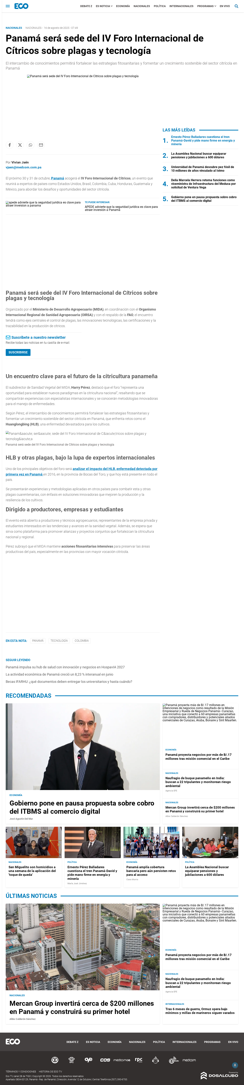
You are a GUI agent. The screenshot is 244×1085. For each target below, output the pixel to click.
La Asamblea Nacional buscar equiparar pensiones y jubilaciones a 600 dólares (198, 155)
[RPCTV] (71, 1063)
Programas (205, 6)
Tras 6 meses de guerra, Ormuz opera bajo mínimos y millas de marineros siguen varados (200, 1011)
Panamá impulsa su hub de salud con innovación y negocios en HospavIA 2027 (65, 667)
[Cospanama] (105, 1063)
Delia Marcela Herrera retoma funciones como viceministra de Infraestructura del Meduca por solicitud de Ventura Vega (203, 183)
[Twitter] (20, 145)
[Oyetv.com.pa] (88, 1063)
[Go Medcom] (122, 1063)
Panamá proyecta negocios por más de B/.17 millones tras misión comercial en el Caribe (198, 756)
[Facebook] (9, 145)
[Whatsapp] (30, 145)
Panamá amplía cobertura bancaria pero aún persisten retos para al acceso (151, 871)
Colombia (82, 640)
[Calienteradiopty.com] (155, 1063)
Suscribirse (18, 352)
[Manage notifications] (235, 1065)
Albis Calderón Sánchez (176, 816)
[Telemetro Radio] (172, 1063)
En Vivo (225, 6)
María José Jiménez (77, 883)
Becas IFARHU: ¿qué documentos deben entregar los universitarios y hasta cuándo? (69, 682)
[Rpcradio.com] (138, 1063)
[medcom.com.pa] (189, 1063)
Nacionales (142, 6)
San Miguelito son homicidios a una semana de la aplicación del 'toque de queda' (32, 871)
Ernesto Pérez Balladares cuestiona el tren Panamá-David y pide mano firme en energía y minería (203, 140)
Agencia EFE (171, 791)
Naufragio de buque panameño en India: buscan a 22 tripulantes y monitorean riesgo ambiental (198, 782)
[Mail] (41, 145)
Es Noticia (103, 6)
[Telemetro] (55, 1063)
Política (160, 6)
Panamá (57, 178)
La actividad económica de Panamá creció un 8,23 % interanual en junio (59, 674)
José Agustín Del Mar (21, 818)
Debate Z (86, 6)
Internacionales (181, 6)
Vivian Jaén (20, 162)
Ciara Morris (132, 879)
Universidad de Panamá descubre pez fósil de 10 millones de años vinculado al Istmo (202, 168)
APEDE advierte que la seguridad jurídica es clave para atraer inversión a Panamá (121, 208)
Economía (123, 6)
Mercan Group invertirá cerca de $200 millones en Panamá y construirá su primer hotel (200, 809)
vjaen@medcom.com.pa (23, 167)
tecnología (59, 640)
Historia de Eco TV (50, 1071)
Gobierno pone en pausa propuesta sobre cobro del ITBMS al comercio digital (204, 199)
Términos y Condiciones (21, 1071)
